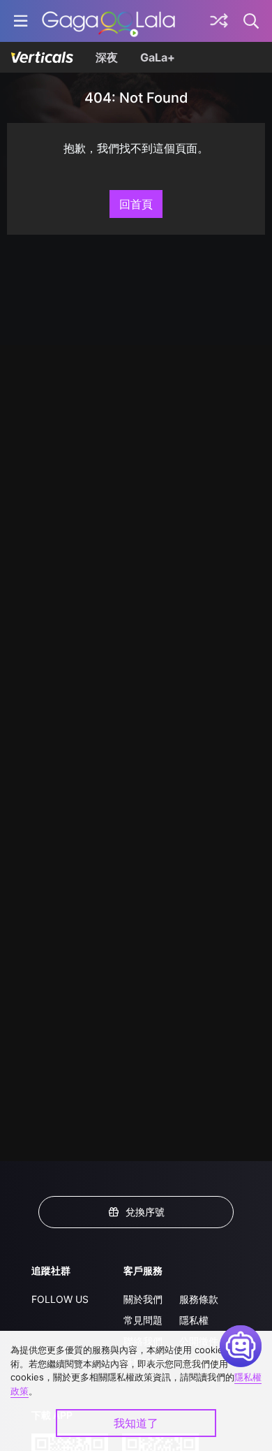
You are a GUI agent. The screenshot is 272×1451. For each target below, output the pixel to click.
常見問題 (143, 1320)
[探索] (219, 21)
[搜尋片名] (251, 21)
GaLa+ (157, 57)
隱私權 (194, 1320)
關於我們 (143, 1299)
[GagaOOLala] (108, 21)
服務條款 (198, 1299)
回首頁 (136, 204)
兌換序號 (145, 1212)
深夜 (107, 57)
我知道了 (136, 1423)
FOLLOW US (60, 1299)
